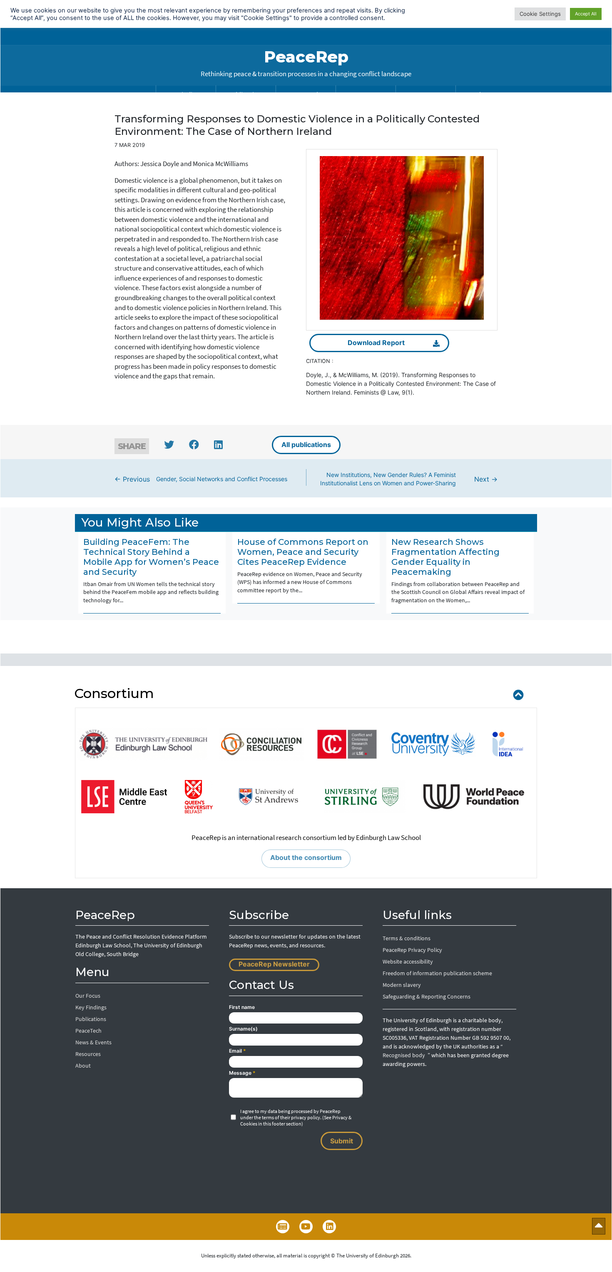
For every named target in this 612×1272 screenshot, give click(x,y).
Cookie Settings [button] (540, 13)
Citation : (319, 361)
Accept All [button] (586, 14)
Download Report (376, 342)
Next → (409, 479)
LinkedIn (329, 1226)
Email (237, 1051)
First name (242, 1007)
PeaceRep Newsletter (274, 964)
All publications (306, 444)
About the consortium (306, 857)
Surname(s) (243, 1029)
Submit (341, 1141)
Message (242, 1073)
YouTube (306, 1226)
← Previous (200, 479)
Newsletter (282, 1226)
